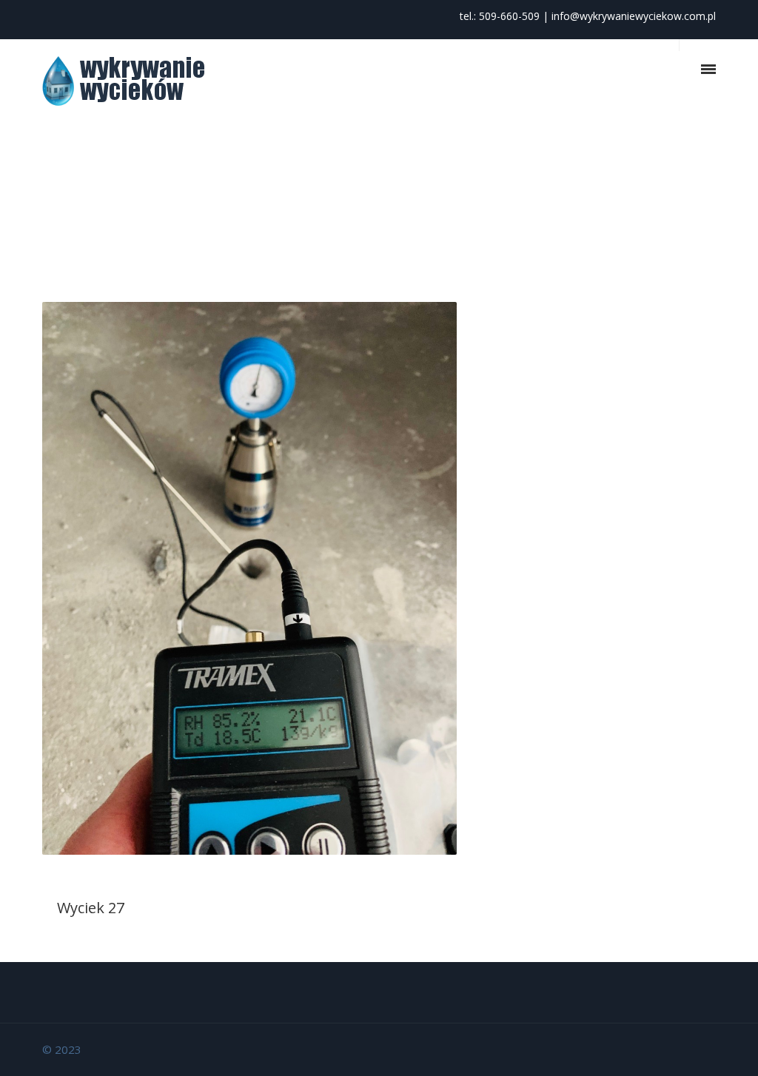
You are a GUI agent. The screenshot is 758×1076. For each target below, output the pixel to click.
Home (643, 200)
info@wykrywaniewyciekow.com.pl (633, 16)
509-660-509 (509, 16)
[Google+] (701, 1048)
